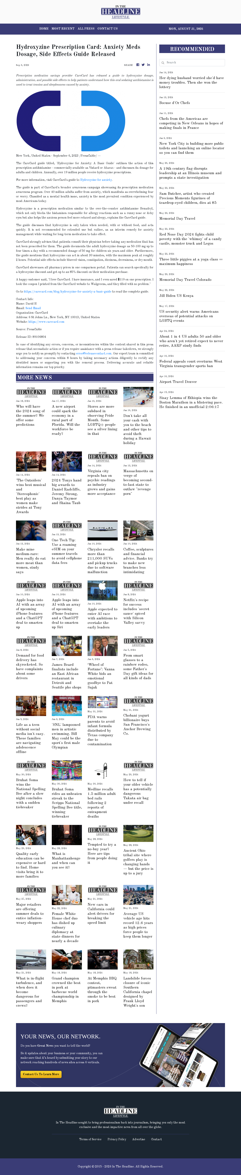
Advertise (138, 1139)
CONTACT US (108, 28)
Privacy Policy (117, 1139)
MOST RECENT (63, 28)
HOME (44, 28)
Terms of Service (90, 1139)
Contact (156, 1139)
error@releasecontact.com (93, 353)
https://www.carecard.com (46, 321)
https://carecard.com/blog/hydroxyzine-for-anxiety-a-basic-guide (67, 291)
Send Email (33, 308)
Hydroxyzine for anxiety (96, 180)
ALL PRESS (86, 28)
